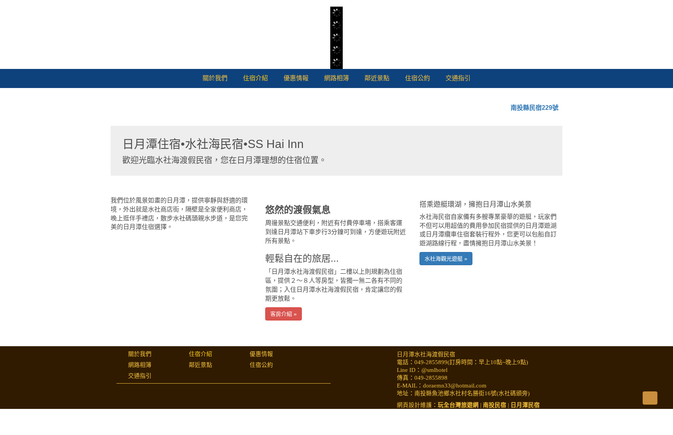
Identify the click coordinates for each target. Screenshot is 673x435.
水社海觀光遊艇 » (446, 305)
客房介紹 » (283, 360)
